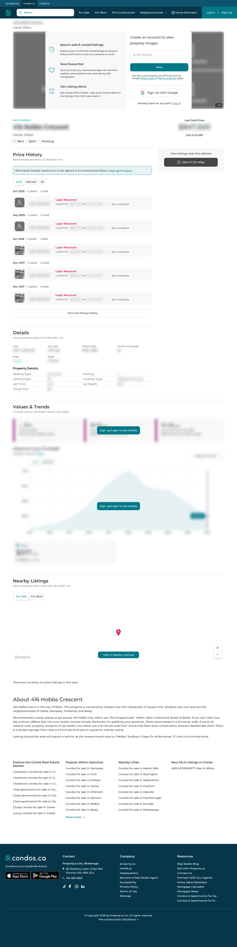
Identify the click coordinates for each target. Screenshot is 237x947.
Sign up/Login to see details (118, 430)
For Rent (101, 12)
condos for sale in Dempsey (84, 768)
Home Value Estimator (192, 882)
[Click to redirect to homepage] (8, 12)
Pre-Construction (123, 12)
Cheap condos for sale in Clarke (34, 807)
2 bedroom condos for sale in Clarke (37, 771)
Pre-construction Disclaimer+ (118, 919)
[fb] (71, 886)
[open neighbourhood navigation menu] (166, 12)
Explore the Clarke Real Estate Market (36, 764)
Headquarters (129, 873)
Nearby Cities (128, 762)
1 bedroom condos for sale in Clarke (37, 777)
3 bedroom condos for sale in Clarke (37, 783)
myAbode (31, 866)
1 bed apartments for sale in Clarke (36, 789)
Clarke (17, 27)
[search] (45, 12)
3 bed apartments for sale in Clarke (36, 801)
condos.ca (29, 3)
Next (159, 67)
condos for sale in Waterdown (138, 780)
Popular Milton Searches (84, 762)
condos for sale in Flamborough (139, 798)
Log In (211, 12)
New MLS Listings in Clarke (192, 762)
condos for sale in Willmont (84, 792)
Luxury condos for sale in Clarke (34, 813)
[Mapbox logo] (22, 657)
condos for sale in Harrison (84, 798)
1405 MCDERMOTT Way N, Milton (192, 768)
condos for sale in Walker (83, 803)
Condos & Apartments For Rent (197, 900)
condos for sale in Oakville (136, 792)
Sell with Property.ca (191, 868)
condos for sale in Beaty (82, 809)
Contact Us (184, 873)
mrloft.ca (44, 3)
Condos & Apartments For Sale (197, 896)
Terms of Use (128, 891)
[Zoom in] (218, 648)
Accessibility (128, 882)
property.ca (12, 3)
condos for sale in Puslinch (136, 786)
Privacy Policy (148, 78)
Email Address (140, 53)
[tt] (65, 886)
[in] (77, 886)
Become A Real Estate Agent (139, 877)
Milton (27, 27)
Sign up (114, 170)
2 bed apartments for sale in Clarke (36, 795)
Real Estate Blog (188, 864)
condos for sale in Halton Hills (138, 768)
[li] (83, 886)
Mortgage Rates (187, 891)
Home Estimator (186, 12)
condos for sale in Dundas (135, 803)
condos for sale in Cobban (83, 780)
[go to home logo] (25, 858)
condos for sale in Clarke (82, 786)
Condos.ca (12, 866)
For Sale (84, 12)
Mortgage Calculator (190, 886)
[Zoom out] (218, 654)
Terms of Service (167, 78)
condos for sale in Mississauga (138, 809)
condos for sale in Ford (81, 774)
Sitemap (125, 896)
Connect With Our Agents (194, 877)
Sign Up (227, 12)
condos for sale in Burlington (138, 774)
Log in (177, 103)
